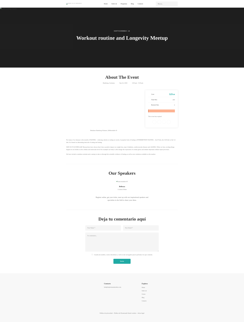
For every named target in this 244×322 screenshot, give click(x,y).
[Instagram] (110, 292)
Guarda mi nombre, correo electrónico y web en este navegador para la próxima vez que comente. (123, 254)
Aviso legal (141, 313)
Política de (117, 313)
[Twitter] (159, 122)
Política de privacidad (106, 313)
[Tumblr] (169, 122)
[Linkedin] (164, 122)
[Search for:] (167, 4)
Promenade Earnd (126, 313)
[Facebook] (154, 122)
